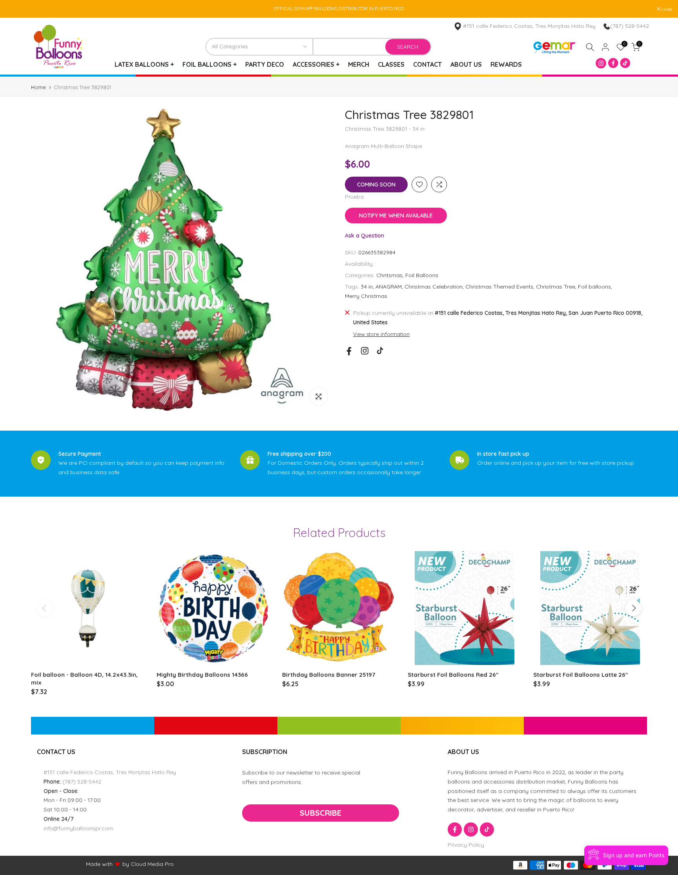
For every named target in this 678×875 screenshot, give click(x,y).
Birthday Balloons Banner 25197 (328, 674)
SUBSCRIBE (320, 813)
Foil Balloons (421, 275)
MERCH (358, 64)
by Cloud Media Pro (148, 864)
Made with (99, 864)
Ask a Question (364, 235)
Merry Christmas (366, 296)
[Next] (633, 608)
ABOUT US (466, 64)
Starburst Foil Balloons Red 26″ (453, 674)
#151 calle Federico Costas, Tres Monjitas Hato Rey (110, 772)
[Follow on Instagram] (364, 350)
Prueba (354, 196)
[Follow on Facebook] (349, 351)
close (15, 9)
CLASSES (391, 64)
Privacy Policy (466, 844)
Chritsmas (389, 275)
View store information (381, 334)
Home (38, 87)
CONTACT (427, 64)
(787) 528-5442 (629, 25)
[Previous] (45, 608)
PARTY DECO (264, 64)
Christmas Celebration (434, 286)
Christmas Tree (555, 286)
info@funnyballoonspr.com (78, 828)
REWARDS (506, 64)
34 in (367, 286)
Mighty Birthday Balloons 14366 (202, 674)
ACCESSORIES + (316, 64)
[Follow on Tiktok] (380, 350)
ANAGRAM (388, 286)
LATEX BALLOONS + (144, 64)
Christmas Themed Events (499, 286)
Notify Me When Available (396, 215)
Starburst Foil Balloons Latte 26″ (580, 674)
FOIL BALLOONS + (209, 64)
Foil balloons (594, 286)
